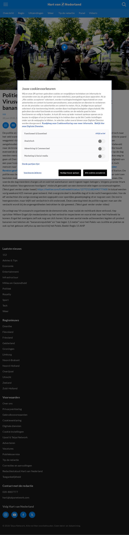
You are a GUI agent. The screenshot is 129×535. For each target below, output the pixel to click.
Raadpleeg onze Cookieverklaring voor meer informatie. (68, 123)
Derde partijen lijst (30, 164)
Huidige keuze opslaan (69, 173)
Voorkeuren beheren (32, 173)
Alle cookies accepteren (95, 173)
